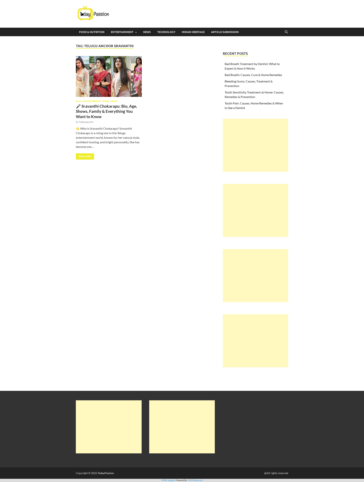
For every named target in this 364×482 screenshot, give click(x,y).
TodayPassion (106, 473)
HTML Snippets (169, 480)
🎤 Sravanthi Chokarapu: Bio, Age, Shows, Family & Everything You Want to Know (106, 111)
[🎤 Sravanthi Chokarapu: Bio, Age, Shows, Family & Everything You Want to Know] (109, 76)
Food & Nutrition (91, 32)
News (147, 32)
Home (106, 101)
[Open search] (286, 32)
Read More (83, 155)
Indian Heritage (193, 32)
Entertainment (122, 32)
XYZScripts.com (195, 480)
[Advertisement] (255, 145)
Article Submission (225, 32)
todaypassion (86, 121)
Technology (166, 32)
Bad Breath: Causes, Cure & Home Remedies (253, 75)
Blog (79, 101)
